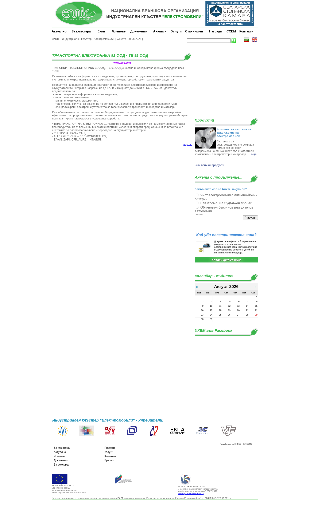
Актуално (59, 31)
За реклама (61, 464)
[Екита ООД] (177, 435)
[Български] (246, 41)
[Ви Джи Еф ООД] (228, 435)
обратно (187, 144)
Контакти (246, 31)
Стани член (194, 31)
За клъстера (81, 31)
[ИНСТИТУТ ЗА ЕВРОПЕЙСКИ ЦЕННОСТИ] (62, 435)
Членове (118, 31)
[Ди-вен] (110, 435)
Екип (101, 31)
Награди (215, 31)
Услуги (176, 31)
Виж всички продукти (209, 165)
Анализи (159, 31)
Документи (138, 31)
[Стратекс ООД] (153, 435)
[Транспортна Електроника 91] (132, 435)
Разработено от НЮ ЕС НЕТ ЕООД (236, 444)
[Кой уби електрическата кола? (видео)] (226, 262)
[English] (254, 41)
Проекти (109, 447)
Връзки (108, 460)
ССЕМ (231, 31)
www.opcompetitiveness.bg (191, 493)
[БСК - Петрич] (86, 435)
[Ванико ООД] (202, 435)
